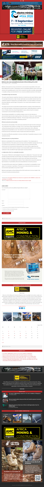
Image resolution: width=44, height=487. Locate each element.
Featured (15, 83)
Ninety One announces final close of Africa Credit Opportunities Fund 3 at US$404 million (19, 356)
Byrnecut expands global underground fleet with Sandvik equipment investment (14, 2)
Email (3, 203)
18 (8, 335)
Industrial (16, 407)
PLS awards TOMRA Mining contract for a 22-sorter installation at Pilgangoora (17, 353)
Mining (15, 394)
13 (20, 333)
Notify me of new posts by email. (8, 210)
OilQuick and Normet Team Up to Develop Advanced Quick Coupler (18, 180)
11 (8, 333)
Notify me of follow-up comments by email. (10, 209)
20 (20, 335)
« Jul (2, 342)
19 (14, 335)
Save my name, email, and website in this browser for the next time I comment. (16, 207)
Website (3, 205)
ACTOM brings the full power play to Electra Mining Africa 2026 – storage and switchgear (19, 357)
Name (3, 200)
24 (2, 337)
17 (2, 335)
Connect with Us (22, 306)
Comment (4, 189)
